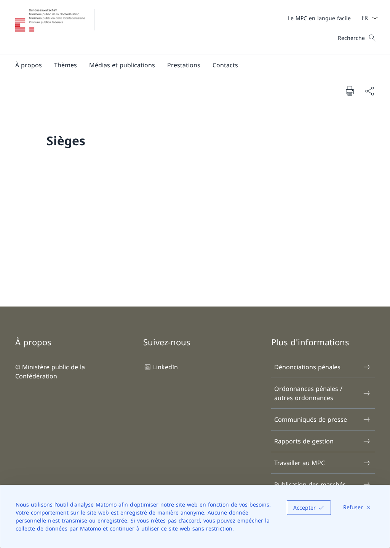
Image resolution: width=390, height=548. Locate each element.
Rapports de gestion (304, 441)
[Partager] (369, 91)
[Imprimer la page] (350, 90)
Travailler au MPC (299, 463)
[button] (28, 65)
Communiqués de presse (310, 419)
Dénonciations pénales (307, 367)
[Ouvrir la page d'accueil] (60, 27)
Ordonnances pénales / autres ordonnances (308, 393)
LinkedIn (165, 367)
